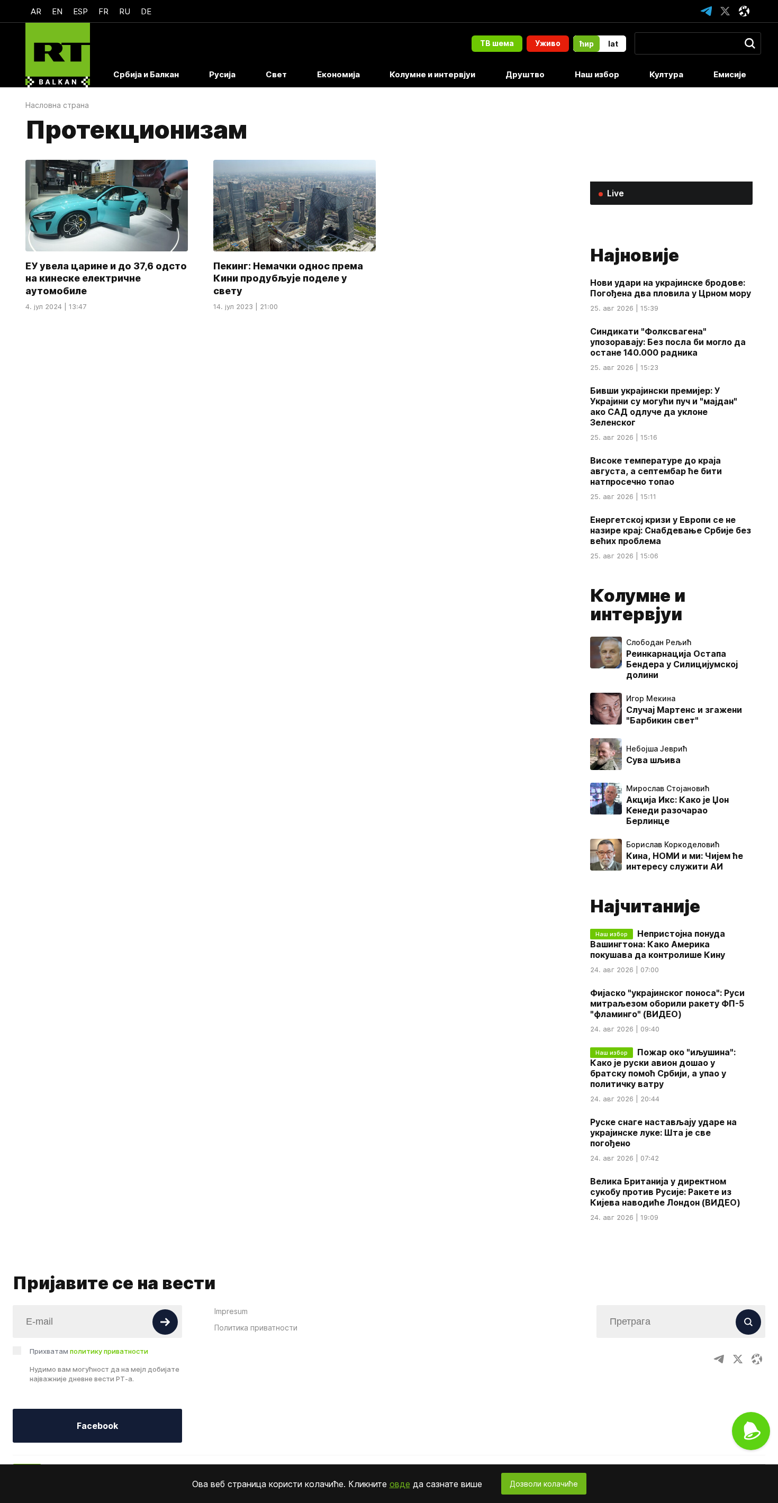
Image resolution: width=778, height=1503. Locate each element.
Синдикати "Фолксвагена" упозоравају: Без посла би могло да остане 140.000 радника (668, 342)
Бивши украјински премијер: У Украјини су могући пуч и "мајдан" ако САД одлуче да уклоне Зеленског (663, 406)
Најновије (634, 255)
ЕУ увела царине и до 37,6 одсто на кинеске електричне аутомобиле (106, 278)
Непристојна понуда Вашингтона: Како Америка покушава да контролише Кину (657, 944)
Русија (222, 74)
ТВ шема (497, 43)
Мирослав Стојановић (667, 788)
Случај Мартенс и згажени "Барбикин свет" (684, 715)
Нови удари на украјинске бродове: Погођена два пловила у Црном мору (670, 287)
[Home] (57, 55)
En (57, 11)
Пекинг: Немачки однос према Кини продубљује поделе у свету (288, 278)
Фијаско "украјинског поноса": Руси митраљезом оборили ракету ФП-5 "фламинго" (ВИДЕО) (667, 1003)
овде (400, 1484)
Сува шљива (653, 760)
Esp (80, 11)
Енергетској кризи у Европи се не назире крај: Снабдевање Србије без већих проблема (670, 530)
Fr (103, 11)
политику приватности (109, 1351)
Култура (666, 74)
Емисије (729, 74)
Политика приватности (255, 1327)
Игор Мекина (650, 698)
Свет (276, 74)
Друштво (525, 74)
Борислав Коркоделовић (672, 844)
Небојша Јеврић (656, 749)
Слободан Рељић (658, 642)
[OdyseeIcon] (744, 11)
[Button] (165, 1322)
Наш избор (597, 74)
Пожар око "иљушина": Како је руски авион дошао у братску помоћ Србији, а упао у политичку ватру (663, 1068)
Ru (124, 11)
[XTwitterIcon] (725, 11)
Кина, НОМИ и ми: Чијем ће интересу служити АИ (684, 861)
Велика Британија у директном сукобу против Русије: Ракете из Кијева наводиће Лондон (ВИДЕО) (665, 1192)
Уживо (547, 43)
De (146, 11)
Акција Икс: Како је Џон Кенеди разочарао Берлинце (677, 810)
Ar (36, 11)
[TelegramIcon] (706, 11)
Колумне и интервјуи (432, 74)
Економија (338, 74)
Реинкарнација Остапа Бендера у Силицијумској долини (682, 664)
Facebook (97, 1425)
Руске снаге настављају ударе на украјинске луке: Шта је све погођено (663, 1132)
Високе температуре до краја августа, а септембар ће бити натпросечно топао (656, 471)
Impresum (231, 1311)
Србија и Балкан (146, 74)
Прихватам (89, 1351)
